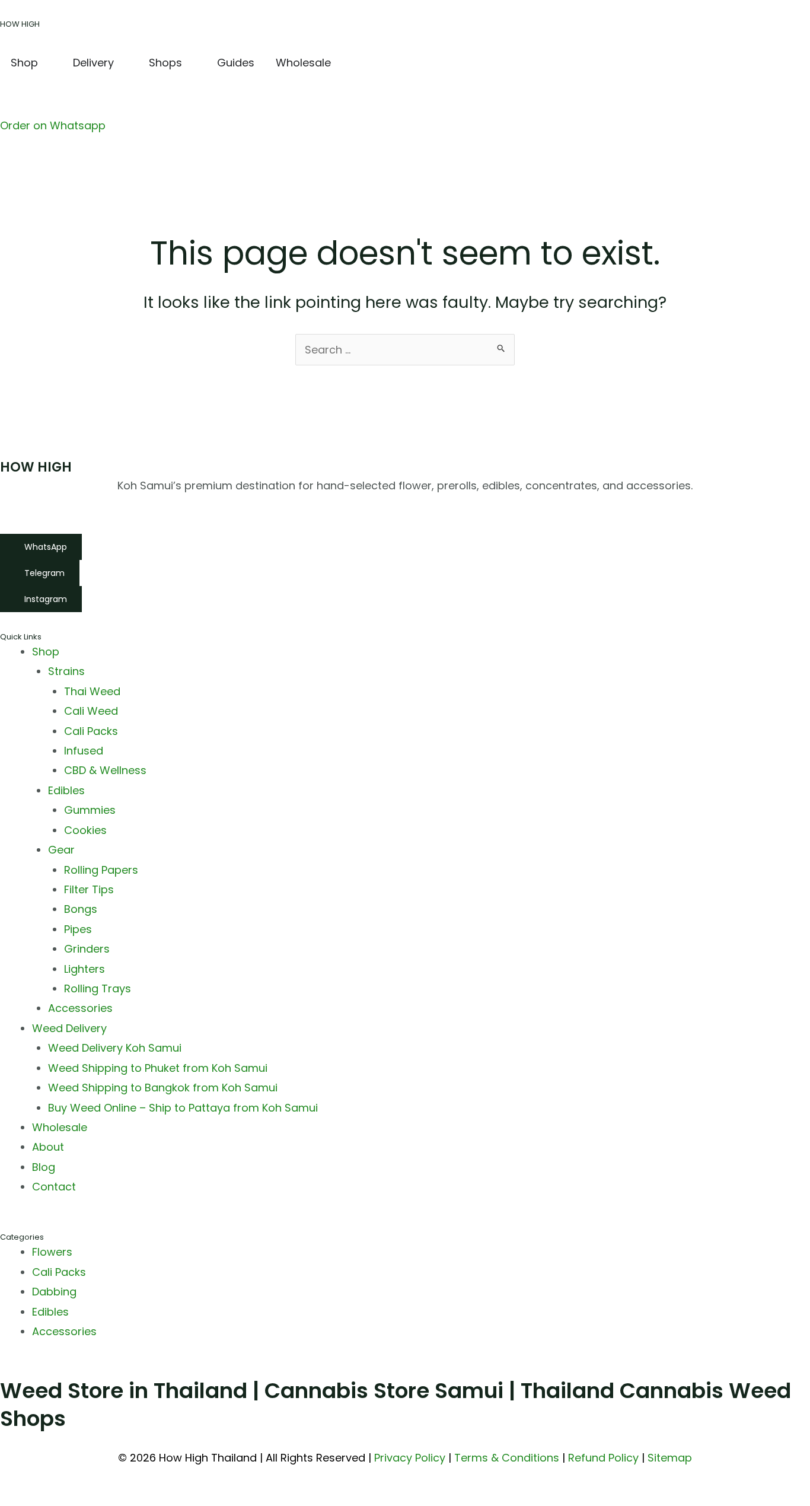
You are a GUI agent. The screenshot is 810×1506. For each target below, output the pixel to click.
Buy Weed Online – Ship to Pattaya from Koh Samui (183, 1107)
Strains (66, 671)
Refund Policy (603, 1457)
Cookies (85, 830)
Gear (61, 849)
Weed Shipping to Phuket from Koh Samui (157, 1068)
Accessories (80, 1008)
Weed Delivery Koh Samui (114, 1047)
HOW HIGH (20, 24)
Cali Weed (91, 710)
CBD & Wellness (105, 770)
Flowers (52, 1251)
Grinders (87, 948)
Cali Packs (91, 731)
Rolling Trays (97, 988)
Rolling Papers (101, 869)
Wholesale (59, 1127)
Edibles (66, 790)
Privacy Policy (409, 1457)
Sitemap (670, 1457)
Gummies (90, 810)
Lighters (84, 968)
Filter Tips (89, 889)
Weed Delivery (69, 1028)
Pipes (78, 929)
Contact (54, 1186)
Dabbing (54, 1291)
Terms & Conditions (506, 1457)
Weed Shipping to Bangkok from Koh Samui (163, 1087)
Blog (43, 1167)
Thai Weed (92, 691)
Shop (45, 651)
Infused (83, 750)
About (48, 1146)
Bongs (80, 909)
